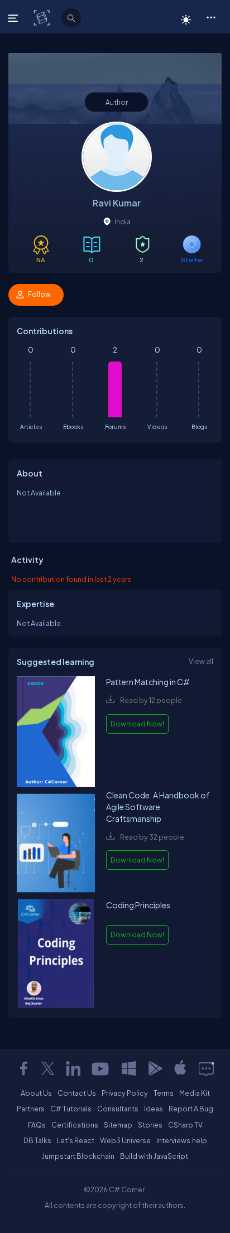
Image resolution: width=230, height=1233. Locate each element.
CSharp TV (185, 1124)
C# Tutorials (71, 1108)
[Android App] (154, 1068)
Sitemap (118, 1124)
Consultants (117, 1108)
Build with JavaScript (154, 1156)
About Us (36, 1092)
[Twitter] (48, 1068)
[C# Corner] (43, 17)
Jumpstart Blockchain (78, 1156)
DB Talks (37, 1140)
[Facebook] (23, 1068)
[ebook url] (56, 732)
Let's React (75, 1140)
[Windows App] (129, 1068)
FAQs (37, 1124)
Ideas (153, 1108)
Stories (150, 1124)
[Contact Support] (206, 1068)
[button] (211, 16)
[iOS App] (180, 1068)
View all (201, 661)
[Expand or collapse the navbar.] (14, 18)
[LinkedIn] (73, 1068)
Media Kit (194, 1092)
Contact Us (77, 1092)
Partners (31, 1108)
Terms (164, 1092)
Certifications (74, 1124)
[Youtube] (101, 1068)
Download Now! (137, 723)
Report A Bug (191, 1108)
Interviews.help (181, 1140)
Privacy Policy (125, 1092)
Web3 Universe (125, 1140)
